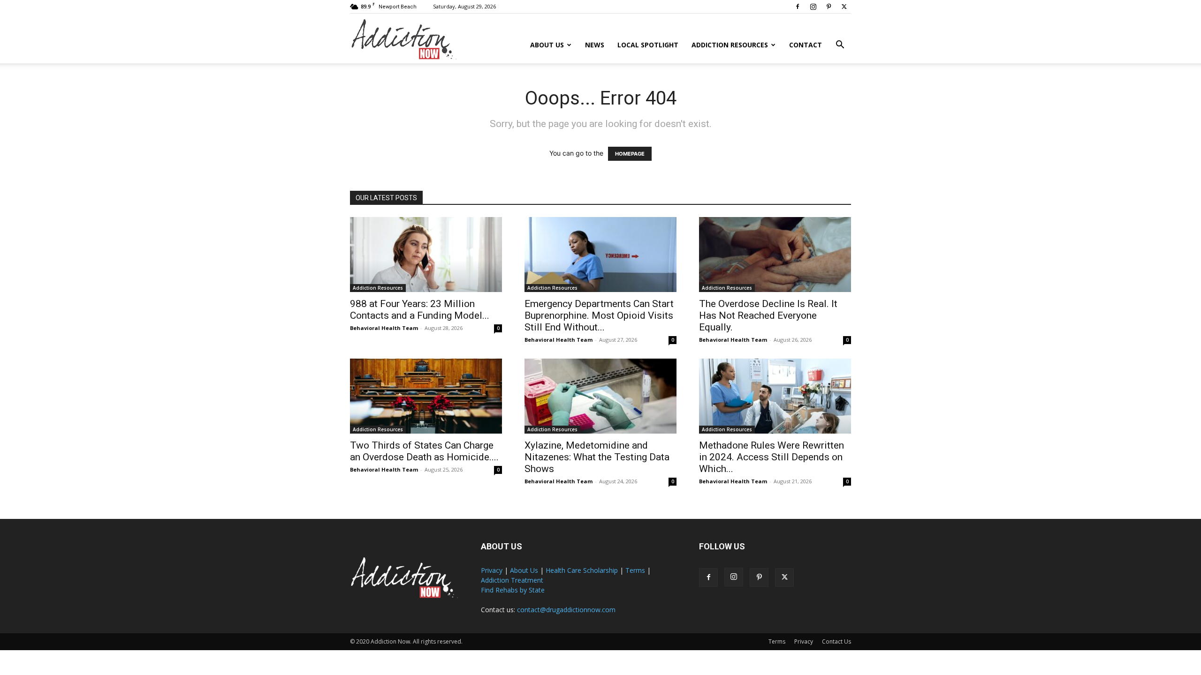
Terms (635, 570)
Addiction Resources (730, 44)
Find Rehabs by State (513, 589)
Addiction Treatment (512, 580)
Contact (805, 44)
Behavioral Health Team (384, 327)
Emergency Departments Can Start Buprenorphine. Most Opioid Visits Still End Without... (599, 315)
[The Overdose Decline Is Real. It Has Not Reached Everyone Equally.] (775, 254)
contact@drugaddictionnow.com (566, 609)
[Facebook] (798, 6)
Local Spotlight (647, 44)
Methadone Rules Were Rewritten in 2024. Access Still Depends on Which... (771, 457)
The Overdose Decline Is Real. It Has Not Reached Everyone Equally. (768, 315)
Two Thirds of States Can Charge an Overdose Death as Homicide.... (424, 451)
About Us (547, 44)
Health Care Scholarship (582, 570)
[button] (840, 45)
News (594, 44)
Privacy (491, 570)
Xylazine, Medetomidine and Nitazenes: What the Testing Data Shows (596, 457)
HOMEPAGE (630, 153)
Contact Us (836, 641)
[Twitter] (844, 6)
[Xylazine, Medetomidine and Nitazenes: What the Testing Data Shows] (600, 396)
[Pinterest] (828, 6)
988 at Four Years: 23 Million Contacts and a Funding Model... (419, 309)
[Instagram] (813, 6)
